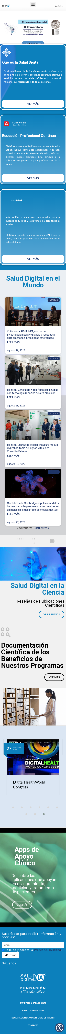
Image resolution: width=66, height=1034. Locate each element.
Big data (54, 472)
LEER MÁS (13, 342)
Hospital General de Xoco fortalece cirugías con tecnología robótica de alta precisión (32, 391)
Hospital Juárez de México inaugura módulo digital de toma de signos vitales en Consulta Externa (33, 448)
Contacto (33, 1025)
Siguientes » (42, 528)
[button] (33, 4)
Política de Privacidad (47, 950)
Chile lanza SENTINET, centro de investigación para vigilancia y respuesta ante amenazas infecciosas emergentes (31, 334)
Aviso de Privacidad (33, 1010)
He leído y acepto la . (33, 950)
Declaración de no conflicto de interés (33, 1017)
